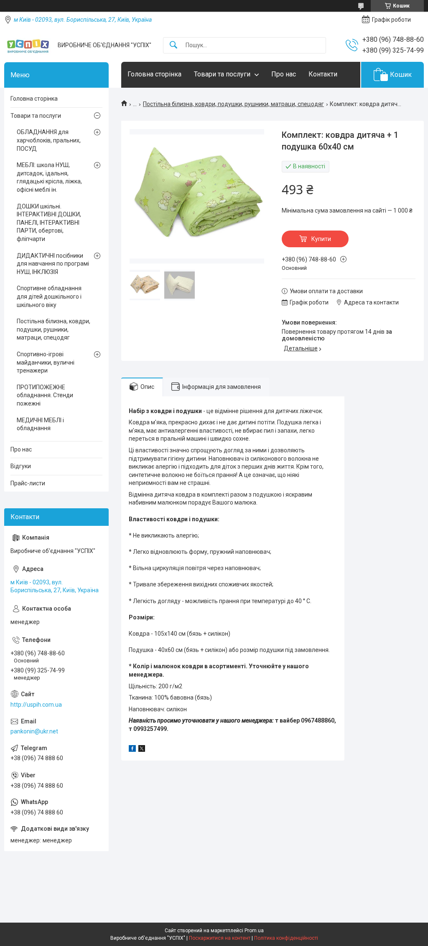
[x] (141, 749)
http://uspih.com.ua (36, 704)
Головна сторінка (154, 74)
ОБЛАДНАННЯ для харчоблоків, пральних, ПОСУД (49, 140)
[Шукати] (173, 45)
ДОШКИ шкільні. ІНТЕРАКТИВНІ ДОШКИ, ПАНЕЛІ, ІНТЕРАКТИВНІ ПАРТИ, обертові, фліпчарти (49, 222)
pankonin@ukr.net (34, 731)
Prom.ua (254, 930)
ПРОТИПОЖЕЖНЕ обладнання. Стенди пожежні (45, 395)
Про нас (283, 74)
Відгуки (20, 466)
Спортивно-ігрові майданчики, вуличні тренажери (45, 362)
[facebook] (132, 749)
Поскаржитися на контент (219, 938)
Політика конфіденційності (286, 938)
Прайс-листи (27, 483)
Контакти (322, 74)
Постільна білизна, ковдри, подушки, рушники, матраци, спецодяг (233, 104)
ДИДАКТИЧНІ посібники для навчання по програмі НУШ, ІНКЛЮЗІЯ (53, 263)
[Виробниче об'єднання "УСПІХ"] (27, 45)
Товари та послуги (222, 74)
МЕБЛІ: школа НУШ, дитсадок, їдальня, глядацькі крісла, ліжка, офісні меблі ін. (49, 177)
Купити (321, 239)
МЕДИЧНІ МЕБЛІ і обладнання (40, 424)
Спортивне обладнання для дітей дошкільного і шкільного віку (49, 296)
